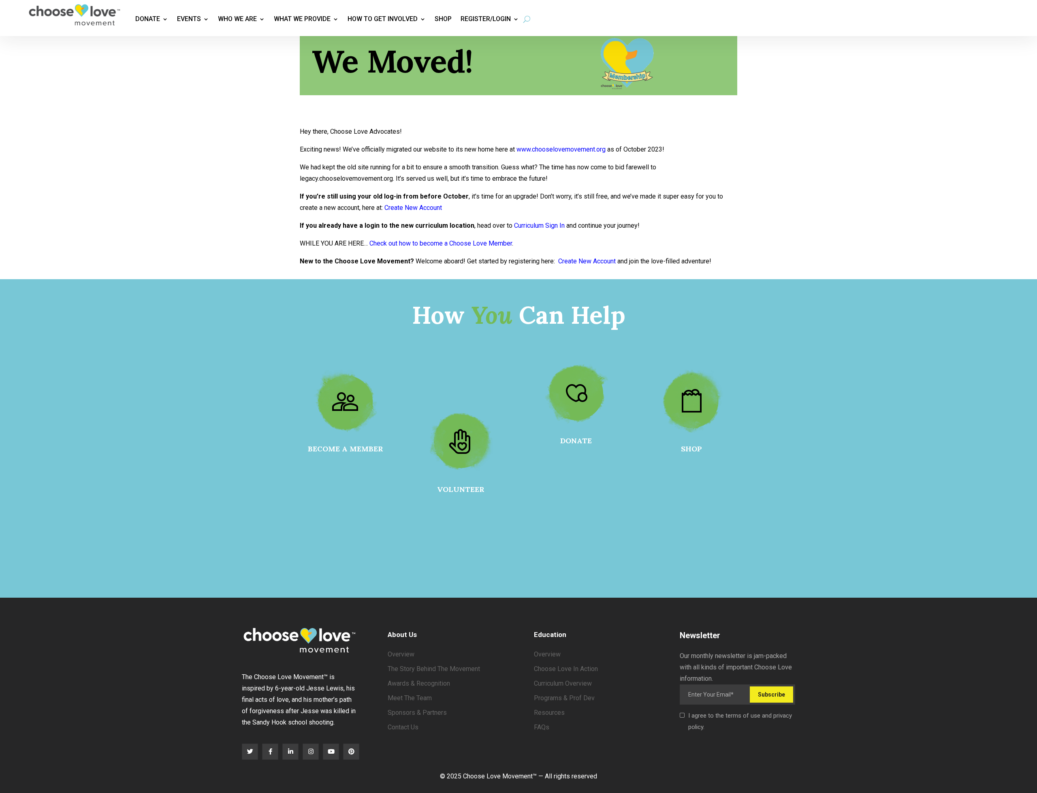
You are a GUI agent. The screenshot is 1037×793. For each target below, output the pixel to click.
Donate (147, 19)
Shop (443, 19)
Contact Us (403, 727)
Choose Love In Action (566, 669)
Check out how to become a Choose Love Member (440, 243)
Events (189, 19)
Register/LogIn (486, 19)
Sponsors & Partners (417, 712)
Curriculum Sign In (539, 225)
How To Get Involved (383, 19)
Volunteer (460, 489)
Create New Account (413, 208)
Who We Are (237, 19)
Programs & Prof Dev (564, 698)
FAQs (541, 727)
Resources (549, 712)
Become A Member (345, 448)
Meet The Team (410, 698)
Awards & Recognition (419, 683)
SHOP (691, 448)
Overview (401, 654)
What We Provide (302, 19)
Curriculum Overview (563, 683)
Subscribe (771, 694)
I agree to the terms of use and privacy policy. (740, 721)
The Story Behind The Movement (434, 669)
